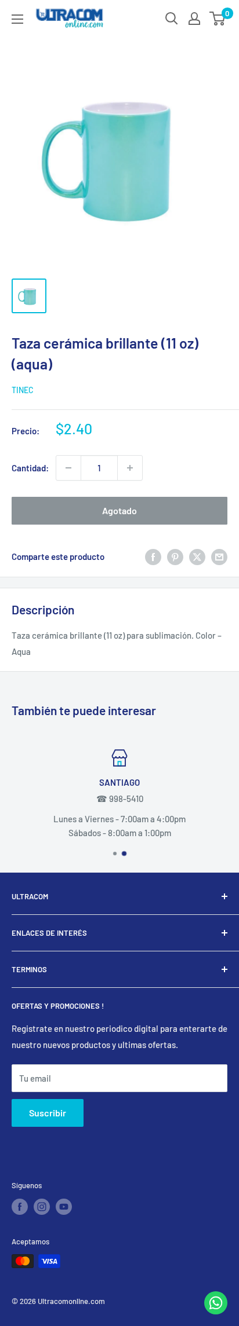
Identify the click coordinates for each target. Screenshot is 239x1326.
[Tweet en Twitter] (197, 556)
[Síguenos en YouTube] (64, 1207)
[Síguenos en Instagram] (42, 1207)
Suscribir (47, 1112)
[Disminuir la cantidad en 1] (68, 468)
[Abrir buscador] (171, 18)
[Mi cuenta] (194, 18)
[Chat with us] (215, 1311)
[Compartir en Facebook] (153, 556)
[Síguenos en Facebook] (20, 1207)
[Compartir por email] (219, 556)
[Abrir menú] (17, 19)
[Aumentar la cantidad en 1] (130, 468)
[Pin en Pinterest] (175, 556)
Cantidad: (30, 468)
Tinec (23, 390)
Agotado (119, 510)
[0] (218, 18)
